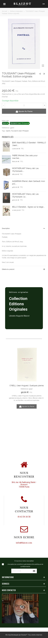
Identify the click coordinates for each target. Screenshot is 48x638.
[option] (26, 377)
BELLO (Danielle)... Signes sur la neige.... (28, 207)
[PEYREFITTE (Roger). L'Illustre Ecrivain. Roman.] (44, 74)
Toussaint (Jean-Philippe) (20, 131)
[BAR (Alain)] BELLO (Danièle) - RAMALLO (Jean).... (29, 144)
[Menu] (4, 4)
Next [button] (40, 392)
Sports (8, 131)
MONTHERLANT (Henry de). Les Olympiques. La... (25, 195)
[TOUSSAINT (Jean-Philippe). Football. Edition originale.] (43, 66)
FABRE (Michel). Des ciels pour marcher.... (25, 156)
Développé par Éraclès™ (19, 635)
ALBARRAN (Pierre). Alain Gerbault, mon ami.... (28, 182)
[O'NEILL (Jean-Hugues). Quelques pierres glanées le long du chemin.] (26, 364)
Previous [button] (13, 392)
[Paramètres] (43, 4)
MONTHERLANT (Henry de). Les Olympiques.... (25, 169)
